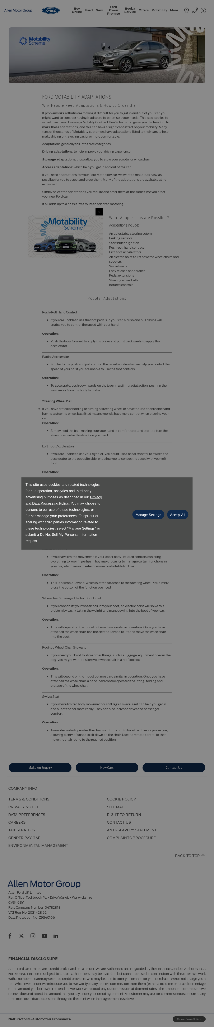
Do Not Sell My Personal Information (68, 535)
